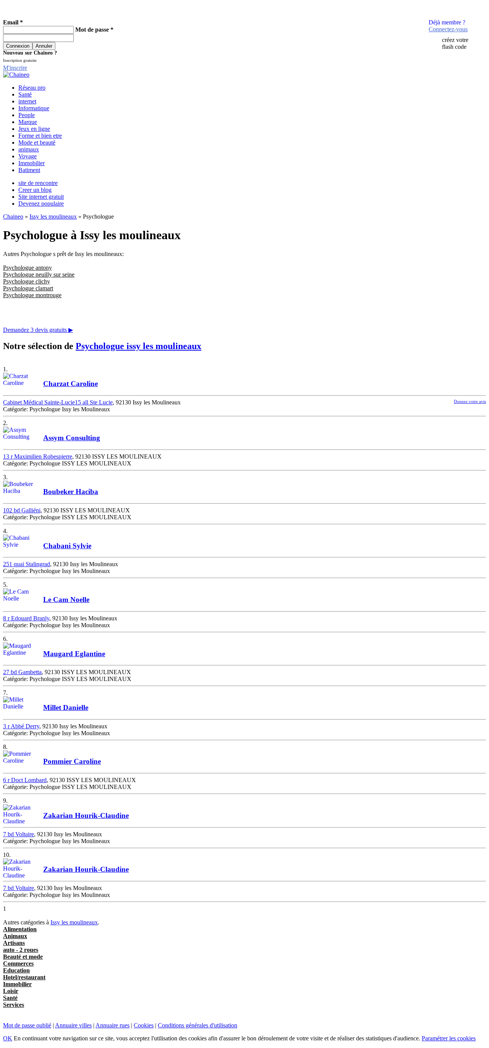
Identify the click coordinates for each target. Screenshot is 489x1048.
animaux (28, 149)
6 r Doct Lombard (25, 780)
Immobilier (31, 163)
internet (27, 101)
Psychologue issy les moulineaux (138, 346)
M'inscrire (15, 67)
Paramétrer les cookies (449, 1038)
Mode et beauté (36, 142)
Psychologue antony (27, 267)
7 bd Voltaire (18, 834)
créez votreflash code (455, 43)
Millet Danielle (65, 707)
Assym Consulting (71, 438)
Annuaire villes (73, 1025)
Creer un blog (35, 190)
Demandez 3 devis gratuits (38, 330)
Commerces (18, 963)
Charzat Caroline (70, 384)
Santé (25, 94)
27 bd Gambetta (22, 672)
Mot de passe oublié (27, 1025)
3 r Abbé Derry (21, 726)
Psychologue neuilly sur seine (38, 274)
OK (7, 1038)
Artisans (14, 943)
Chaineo (13, 216)
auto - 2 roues (20, 950)
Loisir (10, 991)
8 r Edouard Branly (26, 618)
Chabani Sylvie (67, 546)
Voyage (27, 156)
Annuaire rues (113, 1025)
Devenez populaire (41, 203)
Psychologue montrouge (32, 295)
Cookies (144, 1025)
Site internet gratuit (41, 196)
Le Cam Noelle (66, 600)
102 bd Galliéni (21, 510)
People (26, 115)
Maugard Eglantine (74, 654)
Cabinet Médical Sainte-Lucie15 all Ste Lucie (58, 402)
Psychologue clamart (28, 288)
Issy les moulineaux (53, 216)
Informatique (33, 108)
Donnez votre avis (470, 401)
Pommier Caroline (72, 761)
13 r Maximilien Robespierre (37, 456)
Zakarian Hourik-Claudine (86, 815)
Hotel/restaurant (24, 977)
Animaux (15, 936)
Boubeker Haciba (70, 492)
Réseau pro (31, 87)
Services (13, 1004)
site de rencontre (38, 183)
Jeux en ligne (34, 129)
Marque (27, 122)
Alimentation (20, 929)
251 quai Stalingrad (26, 564)
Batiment (29, 170)
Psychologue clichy (26, 281)
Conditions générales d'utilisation (197, 1025)
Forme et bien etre (40, 135)
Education (16, 970)
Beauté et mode (23, 956)
